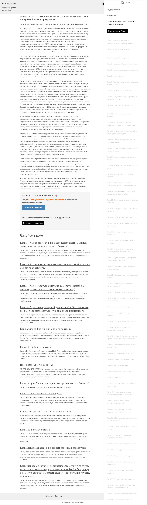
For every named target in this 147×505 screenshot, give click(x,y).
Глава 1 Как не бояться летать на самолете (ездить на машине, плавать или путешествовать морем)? (52, 287)
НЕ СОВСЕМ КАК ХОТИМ (36, 365)
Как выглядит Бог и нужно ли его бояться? (45, 328)
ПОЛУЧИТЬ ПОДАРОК (33, 208)
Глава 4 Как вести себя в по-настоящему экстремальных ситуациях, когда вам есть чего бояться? (53, 244)
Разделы (58, 496)
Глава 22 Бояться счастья (35, 429)
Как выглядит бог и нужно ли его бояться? (45, 411)
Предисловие (111, 15)
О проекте (49, 496)
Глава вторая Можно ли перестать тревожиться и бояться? (54, 383)
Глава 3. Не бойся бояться (35, 347)
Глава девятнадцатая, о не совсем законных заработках (53, 447)
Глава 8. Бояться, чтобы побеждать (41, 393)
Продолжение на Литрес (117, 31)
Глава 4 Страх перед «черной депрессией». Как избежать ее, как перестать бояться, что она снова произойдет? (54, 308)
